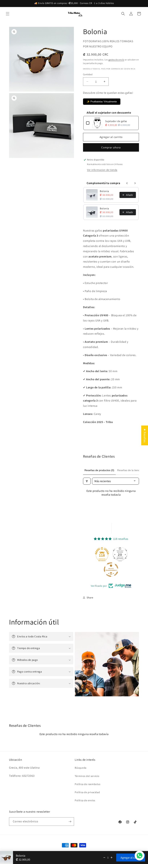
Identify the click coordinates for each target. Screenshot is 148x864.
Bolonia (104, 191)
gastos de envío (116, 59)
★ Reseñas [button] (145, 435)
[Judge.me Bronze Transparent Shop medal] (111, 569)
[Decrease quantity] (104, 857)
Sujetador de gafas (116, 121)
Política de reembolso (88, 784)
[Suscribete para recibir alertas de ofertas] (70, 821)
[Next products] (135, 183)
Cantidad (87, 74)
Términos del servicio (87, 776)
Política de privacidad (87, 792)
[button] (8, 14)
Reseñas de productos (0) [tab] (99, 470)
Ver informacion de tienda (102, 169)
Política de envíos (85, 800)
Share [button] (90, 597)
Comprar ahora (111, 147)
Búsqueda (80, 767)
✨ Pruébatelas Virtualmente (102, 101)
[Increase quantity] (111, 857)
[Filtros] (87, 481)
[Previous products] (127, 183)
